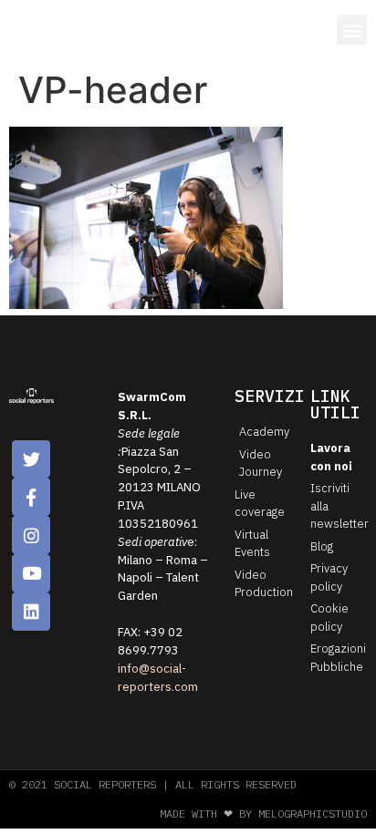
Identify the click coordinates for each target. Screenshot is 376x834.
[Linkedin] (31, 611)
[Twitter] (31, 459)
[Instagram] (31, 535)
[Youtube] (31, 573)
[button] (352, 30)
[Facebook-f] (31, 497)
